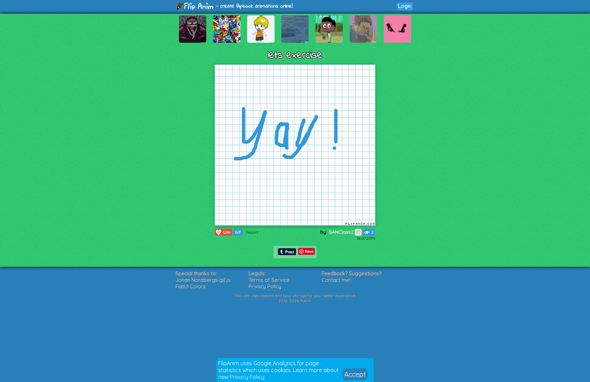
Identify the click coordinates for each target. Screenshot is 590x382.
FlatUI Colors (190, 286)
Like (223, 232)
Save (309, 251)
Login (404, 6)
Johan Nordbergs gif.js (203, 280)
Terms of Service (269, 280)
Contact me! (336, 280)
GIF (238, 232)
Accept (355, 374)
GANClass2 (341, 232)
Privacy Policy (247, 376)
